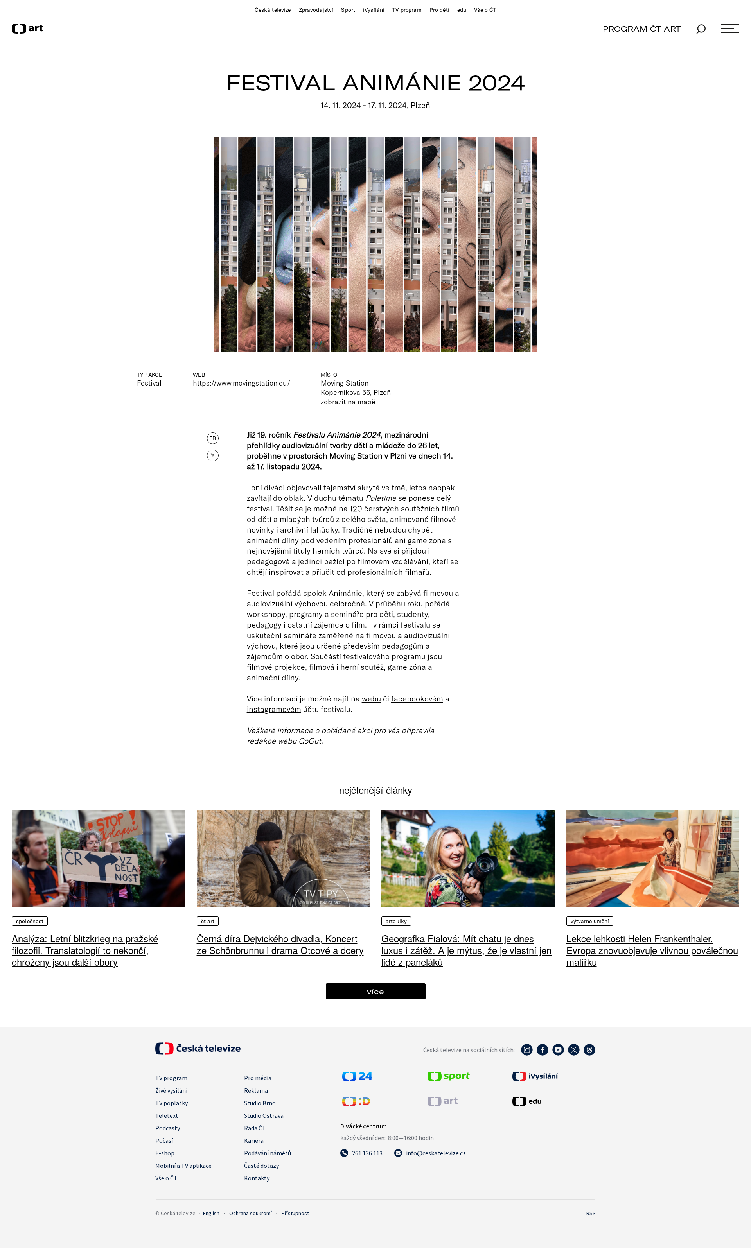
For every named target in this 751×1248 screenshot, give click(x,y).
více (375, 991)
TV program (406, 9)
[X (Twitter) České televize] (574, 1054)
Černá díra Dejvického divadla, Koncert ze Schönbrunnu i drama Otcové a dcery (280, 944)
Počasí (164, 1140)
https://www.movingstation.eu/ (241, 382)
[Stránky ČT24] (357, 1079)
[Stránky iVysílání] (553, 1076)
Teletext (166, 1115)
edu (461, 9)
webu (371, 698)
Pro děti (439, 9)
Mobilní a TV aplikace (183, 1165)
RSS (591, 1213)
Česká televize (273, 9)
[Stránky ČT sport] (449, 1079)
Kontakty (256, 1178)
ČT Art (208, 921)
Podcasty (167, 1128)
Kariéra (254, 1140)
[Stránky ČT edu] (553, 1101)
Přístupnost (295, 1213)
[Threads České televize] (589, 1054)
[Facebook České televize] (542, 1054)
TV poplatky (171, 1103)
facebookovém (417, 698)
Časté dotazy (261, 1165)
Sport (348, 9)
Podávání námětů (267, 1153)
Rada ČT (255, 1128)
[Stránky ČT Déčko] (356, 1104)
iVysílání (373, 9)
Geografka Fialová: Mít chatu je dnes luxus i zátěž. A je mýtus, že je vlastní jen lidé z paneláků (466, 949)
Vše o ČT (485, 9)
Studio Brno (260, 1103)
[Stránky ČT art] (443, 1104)
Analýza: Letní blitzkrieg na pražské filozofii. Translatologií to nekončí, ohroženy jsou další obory (85, 949)
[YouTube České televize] (558, 1054)
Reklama (256, 1090)
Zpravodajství (316, 9)
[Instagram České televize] (527, 1054)
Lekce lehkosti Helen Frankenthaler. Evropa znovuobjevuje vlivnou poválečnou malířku (652, 949)
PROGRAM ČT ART (642, 29)
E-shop (164, 1153)
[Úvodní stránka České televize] (198, 1052)
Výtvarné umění (590, 921)
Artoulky (396, 921)
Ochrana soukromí (250, 1213)
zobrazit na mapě (348, 401)
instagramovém (274, 709)
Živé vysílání (171, 1090)
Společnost (29, 921)
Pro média (257, 1078)
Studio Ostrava (264, 1115)
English (211, 1213)
